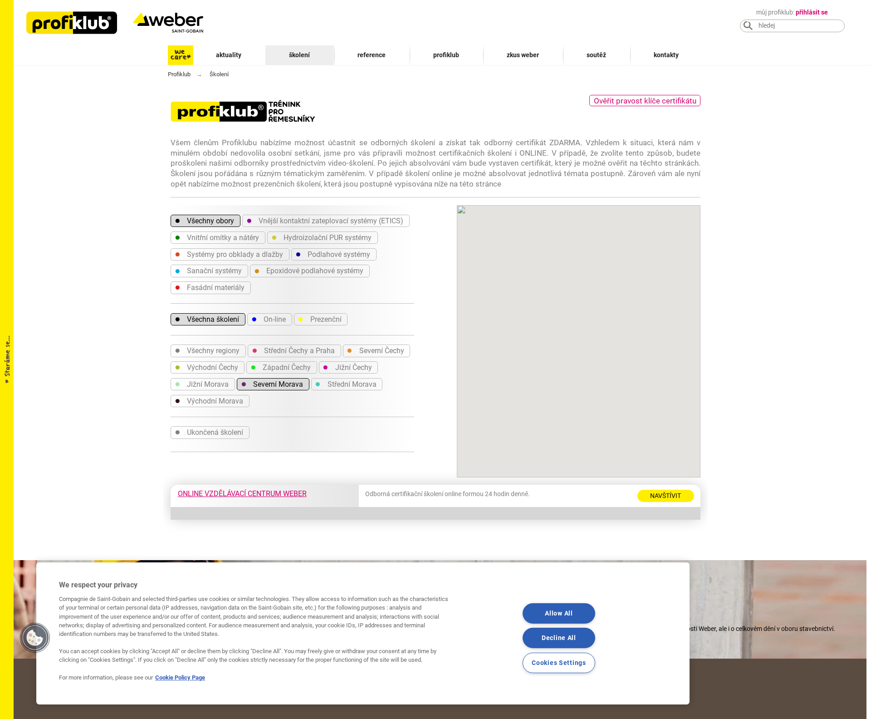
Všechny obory (204, 220)
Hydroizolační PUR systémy (321, 236)
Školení (299, 55)
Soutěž (596, 55)
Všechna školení (207, 318)
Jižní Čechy (347, 366)
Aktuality (228, 55)
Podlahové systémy (332, 253)
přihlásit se (812, 12)
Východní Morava (209, 400)
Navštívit (665, 495)
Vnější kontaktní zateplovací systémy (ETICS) (324, 220)
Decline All (559, 638)
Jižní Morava (202, 383)
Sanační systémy (208, 270)
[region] (363, 633)
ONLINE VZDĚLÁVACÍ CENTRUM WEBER (242, 493)
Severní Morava (272, 383)
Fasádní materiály (210, 286)
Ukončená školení (209, 431)
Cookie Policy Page (180, 677)
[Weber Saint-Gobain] (177, 22)
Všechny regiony (207, 350)
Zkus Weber (523, 55)
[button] (34, 637)
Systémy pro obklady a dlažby (229, 253)
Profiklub (446, 55)
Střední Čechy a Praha (293, 350)
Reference (371, 55)
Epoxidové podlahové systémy (308, 270)
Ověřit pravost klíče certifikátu (645, 100)
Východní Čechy (206, 366)
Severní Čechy (375, 350)
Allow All (559, 613)
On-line (268, 318)
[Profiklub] (71, 22)
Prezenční (319, 318)
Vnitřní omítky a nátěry (217, 236)
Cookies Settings (559, 663)
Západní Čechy (280, 366)
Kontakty (666, 55)
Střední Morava (345, 383)
